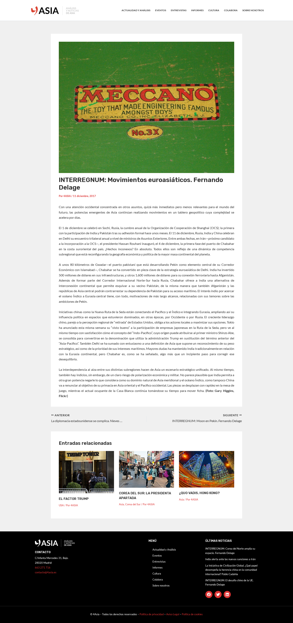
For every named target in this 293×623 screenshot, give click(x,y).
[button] (208, 594)
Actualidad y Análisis (136, 10)
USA (61, 505)
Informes (197, 10)
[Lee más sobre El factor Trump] (86, 472)
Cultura (213, 10)
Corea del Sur (133, 504)
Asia (121, 504)
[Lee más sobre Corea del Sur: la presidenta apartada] (146, 469)
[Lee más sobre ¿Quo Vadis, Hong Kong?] (206, 469)
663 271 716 (42, 567)
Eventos (160, 10)
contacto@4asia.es (45, 572)
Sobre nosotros (253, 10)
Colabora (231, 10)
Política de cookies (192, 614)
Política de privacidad (152, 614)
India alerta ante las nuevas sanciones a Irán (230, 559)
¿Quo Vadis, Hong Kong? (199, 493)
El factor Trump (74, 499)
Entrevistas (178, 10)
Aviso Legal (173, 614)
